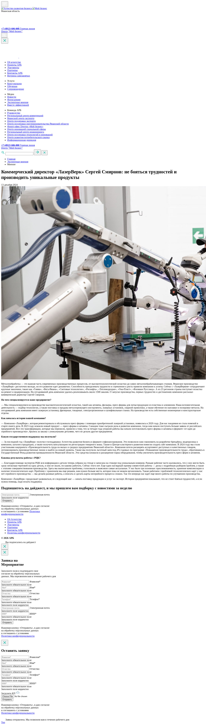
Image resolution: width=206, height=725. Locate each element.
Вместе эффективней (18, 105)
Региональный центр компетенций (25, 115)
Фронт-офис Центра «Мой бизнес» (25, 126)
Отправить (7, 501)
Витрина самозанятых (18, 75)
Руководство (13, 113)
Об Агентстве (14, 519)
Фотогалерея (13, 99)
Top (3, 722)
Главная (11, 159)
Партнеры (12, 70)
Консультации (14, 83)
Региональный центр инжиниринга (25, 132)
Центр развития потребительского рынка (28, 137)
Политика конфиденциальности (23, 533)
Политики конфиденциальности (20, 512)
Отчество (34, 593)
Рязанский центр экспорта (20, 118)
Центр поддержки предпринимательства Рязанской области (38, 123)
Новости (11, 97)
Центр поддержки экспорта (21, 121)
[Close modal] (4, 547)
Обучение (12, 86)
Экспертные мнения (17, 102)
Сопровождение (15, 89)
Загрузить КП (8, 693)
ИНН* (33, 613)
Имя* (32, 587)
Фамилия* (35, 581)
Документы (13, 67)
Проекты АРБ (14, 65)
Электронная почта (40, 494)
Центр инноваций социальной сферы (26, 129)
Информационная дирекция (21, 140)
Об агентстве (14, 62)
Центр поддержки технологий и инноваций (30, 134)
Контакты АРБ (14, 73)
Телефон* (35, 599)
